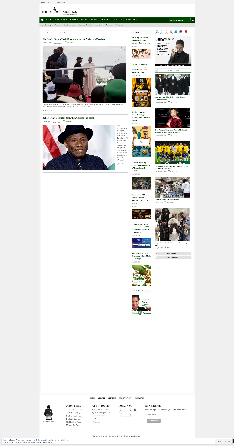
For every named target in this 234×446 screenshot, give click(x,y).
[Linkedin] (161, 32)
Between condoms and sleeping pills (167, 199)
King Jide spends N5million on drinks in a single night (171, 244)
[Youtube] (186, 32)
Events (74, 20)
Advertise (109, 25)
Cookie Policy (47, 442)
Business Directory (85, 25)
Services (99, 25)
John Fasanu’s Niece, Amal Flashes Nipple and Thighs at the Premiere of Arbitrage (171, 131)
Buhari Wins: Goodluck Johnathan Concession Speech (68, 117)
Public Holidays (69, 25)
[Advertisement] (141, 355)
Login (43, 2)
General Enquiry (98, 416)
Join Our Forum (74, 425)
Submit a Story (74, 413)
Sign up (50, 2)
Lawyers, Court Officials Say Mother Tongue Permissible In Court (170, 98)
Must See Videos (75, 422)
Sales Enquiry (98, 419)
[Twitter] (176, 32)
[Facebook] (157, 32)
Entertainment (89, 20)
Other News (132, 20)
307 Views (70, 42)
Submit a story (61, 2)
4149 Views (173, 135)
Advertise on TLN (75, 410)
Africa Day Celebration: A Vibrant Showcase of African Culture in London (141, 40)
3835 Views (173, 171)
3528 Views (170, 248)
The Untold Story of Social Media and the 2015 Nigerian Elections (74, 39)
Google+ (158, 267)
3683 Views (170, 202)
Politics (106, 20)
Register (101, 398)
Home (48, 20)
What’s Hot (61, 20)
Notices (57, 25)
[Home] (41, 19)
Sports (118, 20)
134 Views (68, 121)
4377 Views (173, 102)
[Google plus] (171, 32)
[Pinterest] (166, 32)
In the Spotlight (74, 419)
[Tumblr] (181, 32)
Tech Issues (97, 422)
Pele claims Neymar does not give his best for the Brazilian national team (171, 167)
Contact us (120, 25)
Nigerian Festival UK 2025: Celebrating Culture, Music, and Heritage (141, 256)
